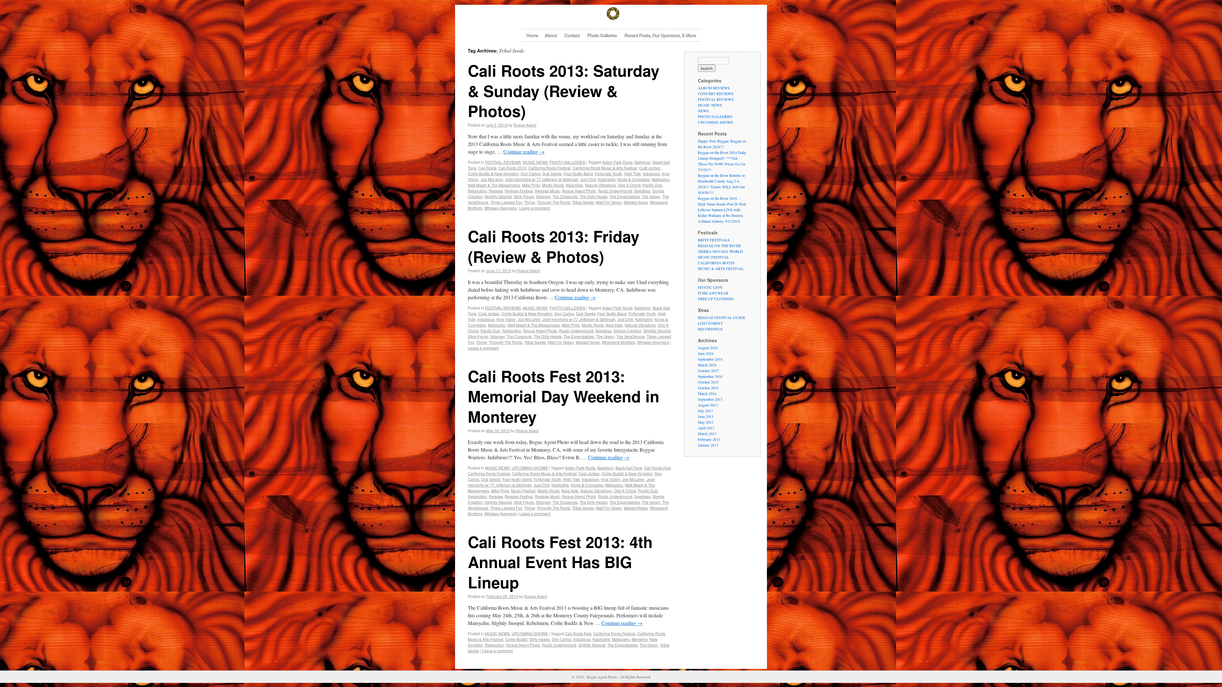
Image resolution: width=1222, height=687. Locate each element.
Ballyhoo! (643, 162)
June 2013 (705, 416)
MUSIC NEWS (535, 162)
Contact (571, 35)
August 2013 (708, 404)
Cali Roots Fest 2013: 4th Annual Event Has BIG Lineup (560, 562)
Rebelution (477, 190)
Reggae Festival (519, 190)
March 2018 (707, 364)
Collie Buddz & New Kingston (493, 173)
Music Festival (523, 490)
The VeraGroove (630, 336)
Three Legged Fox (506, 202)
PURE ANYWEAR (713, 292)
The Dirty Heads (593, 196)
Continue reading (523, 151)
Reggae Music (547, 190)
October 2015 (708, 382)
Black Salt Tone (628, 467)
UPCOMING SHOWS (530, 467)
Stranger (543, 196)
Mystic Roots (553, 185)
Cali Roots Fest (657, 467)
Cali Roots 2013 (512, 167)
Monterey (640, 639)
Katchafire (606, 179)
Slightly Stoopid (498, 196)
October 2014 (708, 387)
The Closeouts (565, 196)
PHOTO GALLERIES (567, 162)
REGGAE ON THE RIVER (719, 245)
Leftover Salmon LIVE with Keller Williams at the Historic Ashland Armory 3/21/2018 (720, 215)
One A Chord (629, 185)
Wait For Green (609, 202)
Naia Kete (574, 185)
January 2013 (708, 445)
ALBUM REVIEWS (714, 87)
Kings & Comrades (633, 179)
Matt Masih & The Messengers (494, 185)
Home (532, 35)
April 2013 (706, 427)
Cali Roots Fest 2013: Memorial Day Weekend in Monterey (563, 396)
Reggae (496, 190)
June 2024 (705, 353)
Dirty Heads (540, 639)
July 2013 (705, 410)
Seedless (642, 190)
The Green (651, 196)
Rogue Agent (524, 125)
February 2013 (709, 439)
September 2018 (710, 359)
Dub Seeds (552, 173)
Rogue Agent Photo (579, 190)
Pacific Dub (652, 185)
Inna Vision (506, 319)
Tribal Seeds (583, 202)
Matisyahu (661, 179)
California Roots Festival (549, 167)
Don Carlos (530, 173)
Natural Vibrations (600, 185)
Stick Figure (524, 196)
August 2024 (708, 347)
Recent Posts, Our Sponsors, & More (660, 35)
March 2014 (707, 393)
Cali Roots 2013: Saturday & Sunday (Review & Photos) (563, 90)
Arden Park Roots (617, 162)
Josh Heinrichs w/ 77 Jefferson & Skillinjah (541, 179)
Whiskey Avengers (500, 208)
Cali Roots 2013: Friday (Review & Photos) (553, 246)
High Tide (632, 173)
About (550, 35)
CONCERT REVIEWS (716, 93)
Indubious (651, 173)
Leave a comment (534, 208)
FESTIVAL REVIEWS (503, 162)
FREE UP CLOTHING (716, 298)
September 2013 (710, 399)
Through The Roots (553, 202)
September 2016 (710, 376)
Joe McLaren (492, 179)
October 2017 (708, 370)
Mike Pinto (531, 185)
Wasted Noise (636, 202)
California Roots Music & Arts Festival (604, 167)
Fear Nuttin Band (578, 173)
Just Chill (588, 179)
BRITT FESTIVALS (714, 239)
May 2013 (705, 422)
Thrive (529, 202)
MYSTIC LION (710, 287)
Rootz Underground (615, 190)
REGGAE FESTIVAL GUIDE (721, 317)
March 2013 (707, 433)
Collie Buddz (516, 639)
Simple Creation (628, 330)
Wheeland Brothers (618, 342)
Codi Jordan (649, 167)
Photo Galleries (602, 35)
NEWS (703, 110)
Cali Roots (487, 167)
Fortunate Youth (608, 173)
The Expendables (624, 196)
